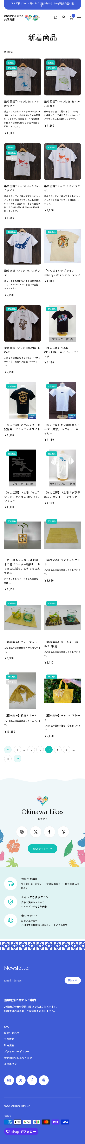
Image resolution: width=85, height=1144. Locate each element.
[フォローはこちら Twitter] (35, 831)
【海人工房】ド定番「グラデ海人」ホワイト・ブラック (62, 494)
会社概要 (9, 1039)
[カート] (71, 18)
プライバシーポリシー (17, 1051)
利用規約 (9, 1045)
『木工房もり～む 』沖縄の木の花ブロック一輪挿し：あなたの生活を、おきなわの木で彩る (22, 566)
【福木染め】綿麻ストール (20, 715)
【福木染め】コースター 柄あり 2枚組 (61, 644)
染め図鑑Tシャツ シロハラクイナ (62, 188)
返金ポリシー (11, 1064)
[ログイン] (64, 18)
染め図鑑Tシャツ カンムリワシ (22, 273)
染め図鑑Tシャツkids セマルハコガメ (62, 103)
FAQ (6, 1026)
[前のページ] (8, 749)
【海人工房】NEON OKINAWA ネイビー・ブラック (61, 352)
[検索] (56, 17)
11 (8, 758)
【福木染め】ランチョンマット (62, 562)
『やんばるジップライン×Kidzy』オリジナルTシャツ (62, 273)
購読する (72, 980)
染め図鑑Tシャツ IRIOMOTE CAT (22, 350)
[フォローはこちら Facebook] (49, 831)
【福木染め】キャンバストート (62, 717)
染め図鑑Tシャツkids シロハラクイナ (22, 188)
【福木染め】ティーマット (20, 642)
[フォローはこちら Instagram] (21, 831)
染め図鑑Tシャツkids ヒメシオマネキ (22, 103)
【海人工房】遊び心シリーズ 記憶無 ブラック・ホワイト (22, 427)
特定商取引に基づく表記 (18, 1057)
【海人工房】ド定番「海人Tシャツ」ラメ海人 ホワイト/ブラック (22, 496)
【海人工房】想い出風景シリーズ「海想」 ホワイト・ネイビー (62, 429)
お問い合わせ (11, 1032)
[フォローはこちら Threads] (63, 831)
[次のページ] (17, 758)
